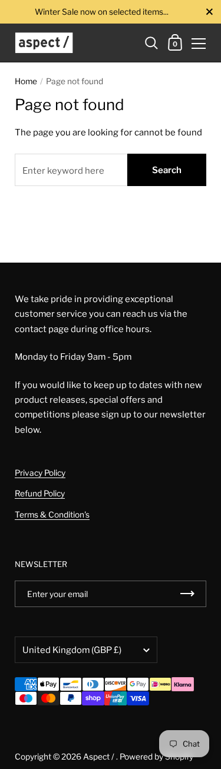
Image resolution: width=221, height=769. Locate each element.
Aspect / (99, 756)
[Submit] (187, 594)
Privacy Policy (40, 473)
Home (26, 81)
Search (167, 170)
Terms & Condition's (52, 514)
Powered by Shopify (156, 756)
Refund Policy (40, 493)
